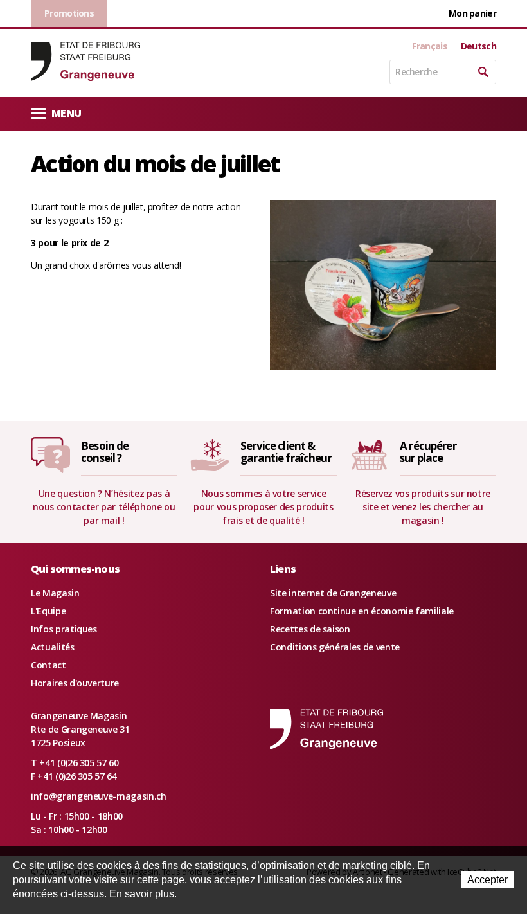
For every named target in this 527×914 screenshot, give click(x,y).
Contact (48, 665)
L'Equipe (48, 611)
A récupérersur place (428, 451)
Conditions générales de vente (335, 647)
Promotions (69, 13)
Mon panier (472, 13)
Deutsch (478, 46)
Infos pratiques (64, 629)
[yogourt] (383, 284)
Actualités (53, 647)
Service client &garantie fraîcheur (286, 451)
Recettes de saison (310, 629)
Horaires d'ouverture (75, 683)
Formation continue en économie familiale (362, 611)
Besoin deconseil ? (105, 451)
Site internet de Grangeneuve (333, 593)
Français (429, 46)
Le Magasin (55, 593)
